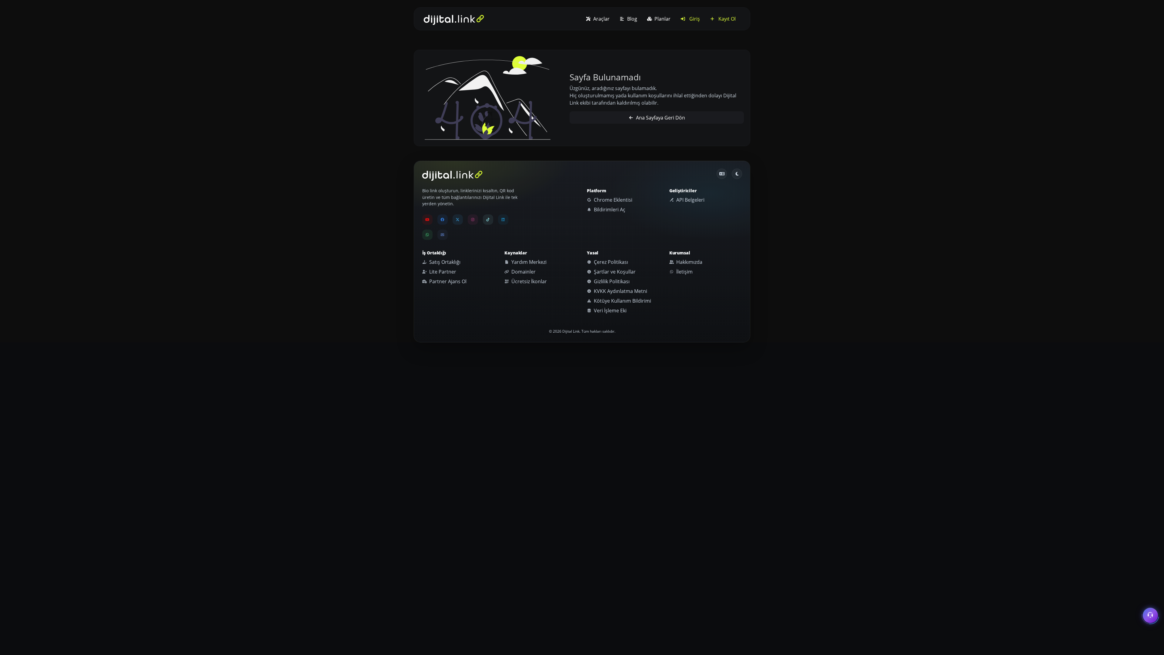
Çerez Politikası (610, 262)
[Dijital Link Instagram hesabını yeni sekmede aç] (473, 219)
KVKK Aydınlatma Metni (620, 291)
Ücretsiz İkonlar (528, 281)
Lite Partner (442, 271)
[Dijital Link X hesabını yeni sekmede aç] (458, 219)
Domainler (523, 271)
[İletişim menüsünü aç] (1150, 616)
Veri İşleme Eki (610, 310)
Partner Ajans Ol (447, 281)
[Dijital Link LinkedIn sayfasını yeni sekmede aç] (503, 219)
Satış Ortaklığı (444, 262)
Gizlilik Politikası (611, 281)
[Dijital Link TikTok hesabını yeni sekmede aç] (488, 219)
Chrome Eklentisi (612, 199)
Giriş (694, 18)
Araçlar (601, 18)
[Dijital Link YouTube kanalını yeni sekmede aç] (427, 219)
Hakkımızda (688, 262)
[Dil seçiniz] (722, 174)
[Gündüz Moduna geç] (737, 174)
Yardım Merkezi (528, 262)
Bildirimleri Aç (609, 209)
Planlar (662, 18)
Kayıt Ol (726, 18)
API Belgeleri (689, 199)
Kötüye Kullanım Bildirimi (622, 300)
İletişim (684, 271)
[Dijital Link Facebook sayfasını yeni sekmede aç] (442, 219)
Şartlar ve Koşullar (614, 271)
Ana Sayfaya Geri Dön (660, 117)
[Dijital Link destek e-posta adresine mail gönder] (442, 235)
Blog (631, 18)
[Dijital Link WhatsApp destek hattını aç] (427, 235)
